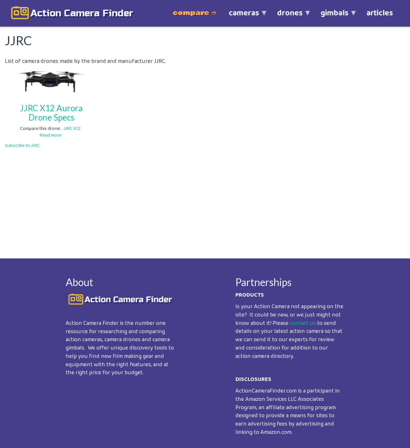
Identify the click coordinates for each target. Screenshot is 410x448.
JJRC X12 (71, 128)
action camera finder (81, 13)
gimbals (330, 16)
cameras (239, 16)
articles (379, 13)
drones (285, 16)
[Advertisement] (197, 199)
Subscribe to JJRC (22, 145)
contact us (303, 323)
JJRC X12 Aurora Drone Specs (51, 113)
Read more (50, 135)
